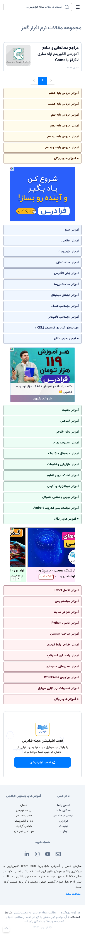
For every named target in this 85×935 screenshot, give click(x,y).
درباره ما (63, 831)
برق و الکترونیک (23, 821)
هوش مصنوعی (23, 815)
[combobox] (35, 7)
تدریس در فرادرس (63, 815)
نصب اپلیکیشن (40, 762)
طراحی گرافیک (23, 826)
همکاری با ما (63, 810)
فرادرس (63, 821)
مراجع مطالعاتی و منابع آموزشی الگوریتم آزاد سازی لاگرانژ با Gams (58, 54)
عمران (23, 805)
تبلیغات (63, 826)
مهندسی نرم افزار (24, 831)
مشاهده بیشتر (73, 894)
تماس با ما (63, 805)
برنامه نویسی (23, 810)
